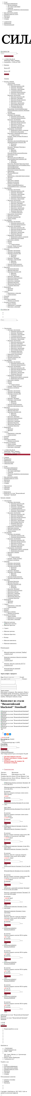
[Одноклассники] (8, 734)
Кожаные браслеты (16, 211)
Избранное (8, 460)
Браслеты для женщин (14, 366)
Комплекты (7, 427)
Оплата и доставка (9, 1079)
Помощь (6, 1081)
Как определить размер (11, 12)
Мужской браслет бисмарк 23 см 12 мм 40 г (17, 871)
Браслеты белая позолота (18, 205)
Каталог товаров (5, 497)
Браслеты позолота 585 (18, 201)
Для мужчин (7, 328)
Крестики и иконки (13, 240)
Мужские (14, 255)
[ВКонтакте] (5, 734)
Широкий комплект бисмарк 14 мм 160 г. (16, 849)
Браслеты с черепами (14, 281)
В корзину (7, 801)
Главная (6, 457)
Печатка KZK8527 (9, 981)
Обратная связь (8, 463)
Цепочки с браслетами (17, 198)
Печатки (6, 296)
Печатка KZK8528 (9, 998)
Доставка (7, 17)
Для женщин (8, 360)
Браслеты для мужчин (14, 340)
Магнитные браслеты (14, 284)
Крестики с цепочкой (14, 306)
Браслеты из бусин (16, 206)
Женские (13, 256)
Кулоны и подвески (13, 247)
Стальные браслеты (17, 212)
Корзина (6, 74)
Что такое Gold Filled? (14, 6)
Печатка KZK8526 (9, 964)
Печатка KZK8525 (9, 946)
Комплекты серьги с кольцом (19, 236)
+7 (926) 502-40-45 (9, 59)
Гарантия (10, 8)
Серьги (10, 383)
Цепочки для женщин (14, 252)
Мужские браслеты (13, 268)
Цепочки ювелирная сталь (15, 265)
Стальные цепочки (16, 195)
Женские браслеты (13, 270)
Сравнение (8, 459)
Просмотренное (9, 462)
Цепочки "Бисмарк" (17, 192)
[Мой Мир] (10, 734)
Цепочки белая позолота (18, 197)
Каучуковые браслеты (17, 209)
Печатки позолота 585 (14, 217)
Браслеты (7, 407)
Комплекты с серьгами (14, 293)
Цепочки (6, 389)
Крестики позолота (13, 215)
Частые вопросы (12, 5)
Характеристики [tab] (9, 769)
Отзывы (6, 19)
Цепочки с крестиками (17, 194)
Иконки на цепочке (13, 300)
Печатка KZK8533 (9, 929)
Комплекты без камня (17, 238)
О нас (5, 2)
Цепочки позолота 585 (17, 191)
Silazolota (6, 489)
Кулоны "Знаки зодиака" (15, 246)
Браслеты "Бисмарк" (17, 203)
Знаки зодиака (12, 218)
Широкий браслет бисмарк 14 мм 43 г (15, 829)
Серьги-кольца (15, 244)
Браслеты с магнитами (17, 208)
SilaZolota (7, 487)
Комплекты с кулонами (14, 305)
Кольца (10, 241)
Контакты (7, 15)
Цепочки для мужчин (14, 250)
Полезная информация (10, 3)
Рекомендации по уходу (11, 14)
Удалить (6, 78)
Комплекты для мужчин (15, 214)
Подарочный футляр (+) (11, 742)
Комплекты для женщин (15, 375)
